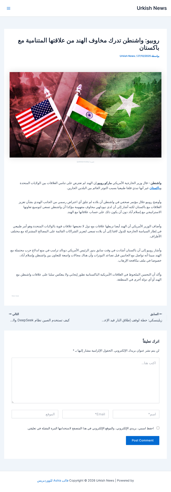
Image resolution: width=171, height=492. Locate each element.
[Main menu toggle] (8, 8)
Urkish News (152, 8)
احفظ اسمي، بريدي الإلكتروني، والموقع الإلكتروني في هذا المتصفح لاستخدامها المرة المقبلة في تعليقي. (90, 428)
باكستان (155, 188)
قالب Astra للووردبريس (52, 480)
